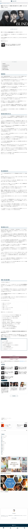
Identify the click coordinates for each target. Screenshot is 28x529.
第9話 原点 (4, 63)
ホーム (3, 528)
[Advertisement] (14, 55)
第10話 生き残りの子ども (6, 65)
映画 (2, 451)
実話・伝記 (3, 441)
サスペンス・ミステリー (8, 418)
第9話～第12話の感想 (5, 69)
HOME (14, 525)
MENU (10, 528)
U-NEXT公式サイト (22, 361)
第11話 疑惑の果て (5, 66)
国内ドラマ (3, 444)
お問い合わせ (17, 526)
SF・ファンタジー (4, 437)
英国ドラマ (3, 445)
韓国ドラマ (3, 448)
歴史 (2, 440)
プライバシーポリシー (12, 526)
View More (14, 395)
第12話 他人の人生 (5, 68)
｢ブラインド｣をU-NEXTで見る (13, 357)
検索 (26, 430)
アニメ (2, 452)
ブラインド (5, 419)
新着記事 (17, 528)
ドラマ (2, 438)
